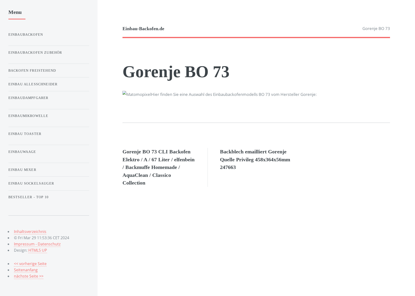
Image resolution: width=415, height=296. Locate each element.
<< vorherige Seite (30, 263)
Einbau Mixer (22, 170)
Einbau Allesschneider (33, 84)
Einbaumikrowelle (28, 116)
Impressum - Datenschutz (37, 244)
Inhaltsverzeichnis (30, 231)
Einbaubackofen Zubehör (35, 52)
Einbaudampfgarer (28, 98)
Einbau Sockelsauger (31, 183)
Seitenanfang (26, 270)
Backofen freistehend (32, 70)
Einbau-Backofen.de (143, 28)
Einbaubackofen (25, 34)
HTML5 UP (37, 250)
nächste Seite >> (28, 276)
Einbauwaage (22, 152)
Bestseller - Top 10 (28, 197)
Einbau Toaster (24, 134)
